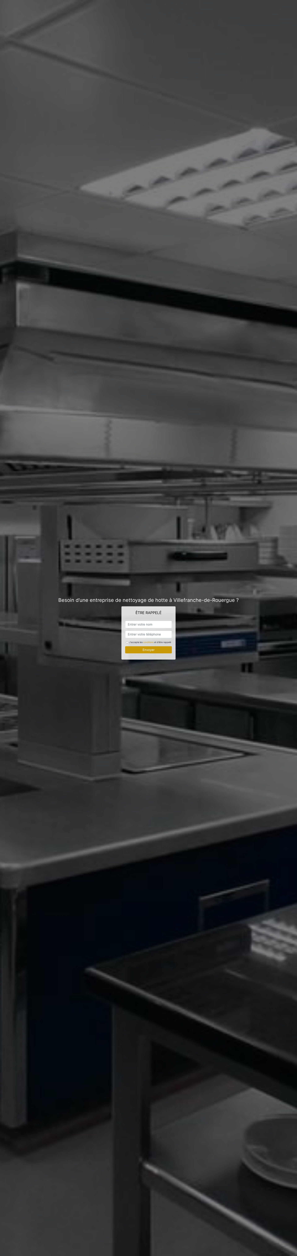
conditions (148, 642)
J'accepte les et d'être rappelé (150, 642)
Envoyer (149, 650)
